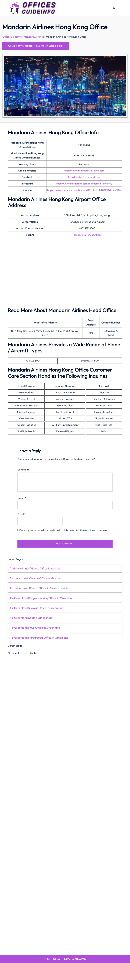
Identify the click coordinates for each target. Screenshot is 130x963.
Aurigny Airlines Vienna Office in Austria (35, 568)
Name (21, 498)
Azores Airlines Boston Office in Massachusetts (39, 588)
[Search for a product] (114, 8)
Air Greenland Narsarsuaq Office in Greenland (39, 637)
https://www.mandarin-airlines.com (84, 170)
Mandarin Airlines (34, 36)
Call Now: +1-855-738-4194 (65, 959)
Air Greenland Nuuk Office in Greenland (35, 627)
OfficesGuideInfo (12, 36)
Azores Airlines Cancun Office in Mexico (35, 578)
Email (21, 514)
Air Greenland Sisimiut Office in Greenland (36, 608)
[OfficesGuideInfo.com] (33, 7)
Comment (24, 469)
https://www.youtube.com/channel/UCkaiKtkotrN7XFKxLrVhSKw (84, 190)
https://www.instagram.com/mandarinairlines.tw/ (84, 183)
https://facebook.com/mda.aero (84, 177)
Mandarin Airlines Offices (87, 234)
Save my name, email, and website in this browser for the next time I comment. (64, 530)
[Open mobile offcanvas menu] (121, 8)
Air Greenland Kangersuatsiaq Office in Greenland (41, 598)
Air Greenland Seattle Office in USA (32, 618)
